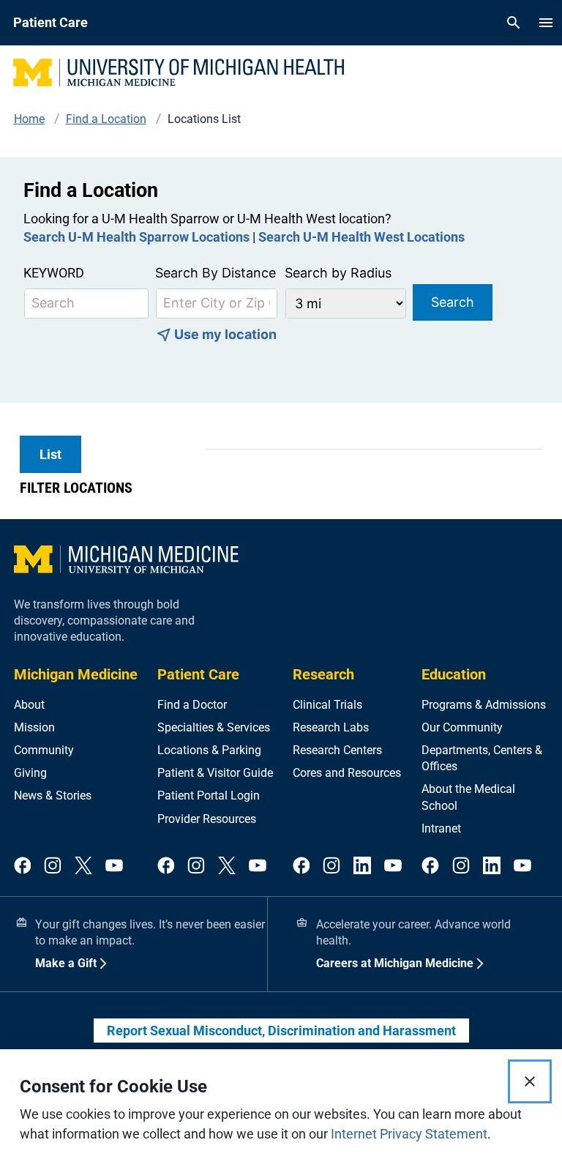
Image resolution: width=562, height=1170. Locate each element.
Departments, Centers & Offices (482, 758)
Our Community (462, 727)
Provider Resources (206, 819)
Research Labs (331, 727)
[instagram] (52, 866)
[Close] (530, 1081)
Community (44, 750)
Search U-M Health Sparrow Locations (136, 237)
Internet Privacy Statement (409, 1133)
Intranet (441, 828)
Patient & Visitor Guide (215, 773)
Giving (30, 773)
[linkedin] (362, 866)
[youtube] (114, 866)
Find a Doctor (192, 705)
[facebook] (22, 866)
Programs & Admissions (484, 705)
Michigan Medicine (76, 674)
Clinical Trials (327, 705)
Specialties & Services (213, 727)
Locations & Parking (209, 750)
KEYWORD (53, 272)
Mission (34, 727)
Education (454, 674)
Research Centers (337, 750)
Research (323, 674)
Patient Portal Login (208, 795)
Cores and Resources (347, 773)
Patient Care (198, 674)
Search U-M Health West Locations (361, 237)
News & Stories (52, 795)
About (29, 705)
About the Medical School (468, 797)
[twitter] (83, 866)
